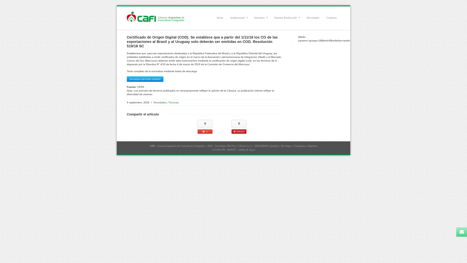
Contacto (332, 17)
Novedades (313, 17)
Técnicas (173, 102)
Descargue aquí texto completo (145, 79)
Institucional (237, 17)
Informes (259, 17)
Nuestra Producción (285, 17)
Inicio (220, 17)
